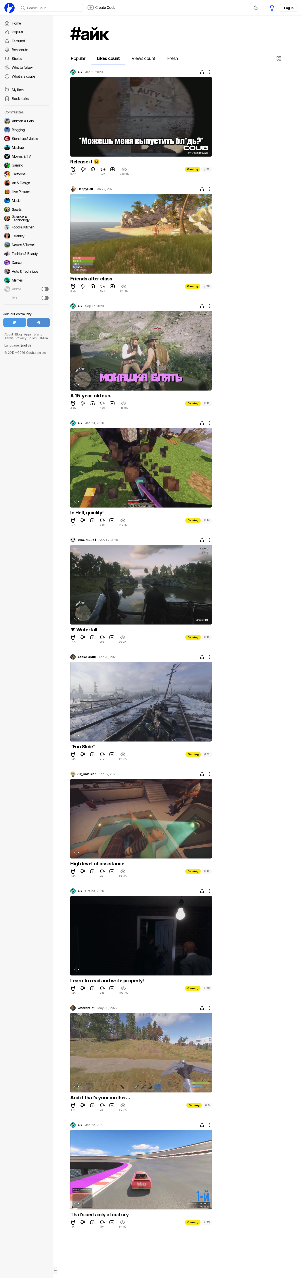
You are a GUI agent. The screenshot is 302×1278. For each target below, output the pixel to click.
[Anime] (26, 289)
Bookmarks (20, 98)
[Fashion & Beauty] (26, 253)
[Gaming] (26, 165)
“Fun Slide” (83, 746)
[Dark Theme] (256, 7)
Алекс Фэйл (86, 657)
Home (16, 23)
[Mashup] (26, 147)
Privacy (21, 338)
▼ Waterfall (83, 629)
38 (207, 988)
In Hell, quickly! (86, 512)
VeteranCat (85, 1008)
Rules (33, 338)
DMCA (43, 338)
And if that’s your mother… (100, 1097)
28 (206, 286)
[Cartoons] (26, 174)
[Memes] (26, 280)
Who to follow (22, 67)
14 (207, 520)
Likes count (108, 58)
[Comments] (93, 169)
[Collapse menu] (55, 1270)
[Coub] (9, 8)
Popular (17, 32)
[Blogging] (26, 129)
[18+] (45, 298)
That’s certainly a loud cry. (100, 1214)
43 (207, 1222)
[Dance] (26, 262)
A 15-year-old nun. (90, 396)
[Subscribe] (45, 289)
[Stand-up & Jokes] (26, 138)
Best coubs (20, 50)
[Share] (202, 72)
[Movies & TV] (26, 156)
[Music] (26, 200)
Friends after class (91, 279)
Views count (143, 58)
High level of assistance (97, 863)
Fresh (172, 58)
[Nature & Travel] (26, 244)
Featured (18, 41)
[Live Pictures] (26, 191)
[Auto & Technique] (26, 271)
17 (207, 403)
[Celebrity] (26, 236)
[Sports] (26, 209)
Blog (18, 334)
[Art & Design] (26, 182)
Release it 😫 (84, 162)
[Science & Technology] (26, 218)
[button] (279, 58)
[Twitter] (14, 322)
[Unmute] (77, 268)
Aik (79, 72)
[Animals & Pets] (26, 121)
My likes (17, 90)
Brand (38, 334)
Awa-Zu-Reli (86, 540)
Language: (17, 345)
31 (207, 754)
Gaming (192, 169)
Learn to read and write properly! (107, 980)
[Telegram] (38, 322)
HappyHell (85, 189)
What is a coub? (23, 76)
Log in (288, 8)
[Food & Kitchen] (26, 227)
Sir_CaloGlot (86, 774)
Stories (17, 58)
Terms (8, 338)
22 (206, 169)
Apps (28, 334)
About (8, 334)
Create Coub (105, 7)
